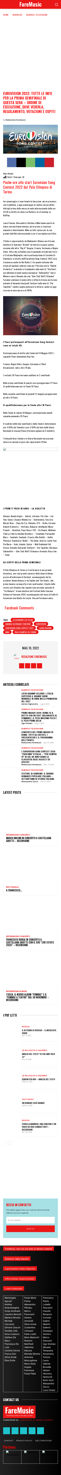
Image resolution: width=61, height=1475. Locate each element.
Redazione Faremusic (16, 120)
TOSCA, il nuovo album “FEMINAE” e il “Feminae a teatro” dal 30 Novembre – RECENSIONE (27, 997)
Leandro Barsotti (13, 1314)
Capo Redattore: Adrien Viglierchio (20, 1269)
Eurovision (41, 624)
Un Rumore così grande (33, 1102)
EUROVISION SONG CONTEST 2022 (19, 628)
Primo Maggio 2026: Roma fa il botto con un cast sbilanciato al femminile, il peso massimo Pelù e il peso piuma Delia (39, 716)
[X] (21, 162)
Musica (25, 1027)
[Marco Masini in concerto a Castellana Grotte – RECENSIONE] (30, 814)
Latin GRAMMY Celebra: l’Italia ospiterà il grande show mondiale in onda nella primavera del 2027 (39, 697)
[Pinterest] (49, 162)
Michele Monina (32, 1353)
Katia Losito (30, 1334)
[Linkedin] (40, 162)
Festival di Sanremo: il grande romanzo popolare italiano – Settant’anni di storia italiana (37, 776)
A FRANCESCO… (14, 890)
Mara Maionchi (31, 1337)
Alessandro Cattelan (23, 619)
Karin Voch (48, 1380)
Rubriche (17, 14)
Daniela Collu (11, 1330)
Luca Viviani (49, 1390)
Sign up (30, 1229)
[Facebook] (11, 162)
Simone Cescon (12, 1327)
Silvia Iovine (30, 1324)
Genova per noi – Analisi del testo (38, 1079)
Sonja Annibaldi (12, 1311)
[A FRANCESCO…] (30, 866)
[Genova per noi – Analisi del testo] (11, 1078)
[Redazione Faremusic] (17, 656)
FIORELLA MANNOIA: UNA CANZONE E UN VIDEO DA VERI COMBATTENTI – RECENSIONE (39, 1126)
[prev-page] (5, 1143)
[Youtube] (39, 665)
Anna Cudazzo (12, 1334)
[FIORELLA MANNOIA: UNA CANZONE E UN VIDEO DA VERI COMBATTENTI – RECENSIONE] (11, 1126)
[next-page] (10, 1143)
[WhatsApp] (30, 162)
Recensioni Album (16, 991)
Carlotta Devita (12, 1350)
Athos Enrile (10, 1357)
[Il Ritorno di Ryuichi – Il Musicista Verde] (11, 1031)
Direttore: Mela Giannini (17, 1258)
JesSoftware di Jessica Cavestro (36, 1420)
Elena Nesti (30, 1363)
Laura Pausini (45, 628)
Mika (7, 632)
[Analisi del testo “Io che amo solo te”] (11, 1055)
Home (6, 14)
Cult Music (28, 1099)
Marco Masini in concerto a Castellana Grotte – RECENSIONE (28, 839)
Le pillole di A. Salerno (34, 1050)
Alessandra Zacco (29, 781)
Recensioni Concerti (18, 835)
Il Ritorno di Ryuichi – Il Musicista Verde (39, 1032)
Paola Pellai (30, 1373)
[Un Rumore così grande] (11, 1102)
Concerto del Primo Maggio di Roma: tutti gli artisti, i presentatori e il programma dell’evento (37, 736)
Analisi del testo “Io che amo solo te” (38, 1055)
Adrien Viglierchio (29, 704)
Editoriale (12, 887)
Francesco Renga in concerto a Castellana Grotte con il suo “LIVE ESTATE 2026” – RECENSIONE (30, 942)
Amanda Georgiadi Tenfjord (18, 624)
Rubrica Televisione (37, 14)
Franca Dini (10, 1353)
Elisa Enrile (10, 1360)
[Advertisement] (30, 48)
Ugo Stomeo (26, 723)
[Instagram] (27, 665)
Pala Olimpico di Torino (25, 632)
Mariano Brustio (12, 1317)
